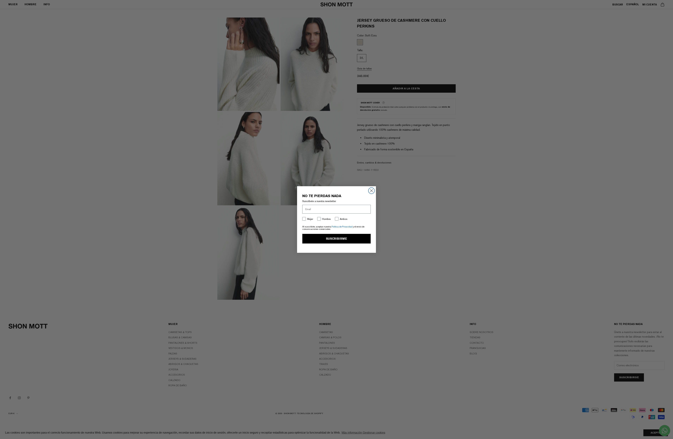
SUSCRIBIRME (336, 238)
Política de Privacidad (342, 226)
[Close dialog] (371, 191)
